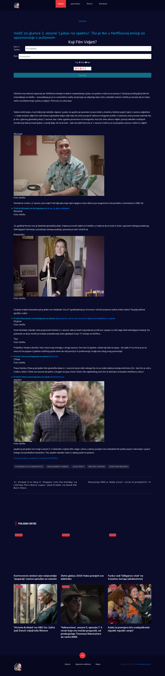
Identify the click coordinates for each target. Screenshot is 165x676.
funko (113, 535)
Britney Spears (97, 466)
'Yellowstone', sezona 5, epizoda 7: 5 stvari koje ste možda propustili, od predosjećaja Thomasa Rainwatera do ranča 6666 (81, 632)
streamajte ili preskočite (29, 466)
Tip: (77, 62)
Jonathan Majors (118, 466)
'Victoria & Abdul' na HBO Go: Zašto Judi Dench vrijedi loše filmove (34, 629)
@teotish (53, 356)
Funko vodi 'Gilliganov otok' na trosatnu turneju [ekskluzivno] (125, 577)
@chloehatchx (57, 377)
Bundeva (103, 4)
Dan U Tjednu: (17, 48)
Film (82, 62)
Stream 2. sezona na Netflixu (36, 458)
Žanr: (16, 56)
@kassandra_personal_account (71, 318)
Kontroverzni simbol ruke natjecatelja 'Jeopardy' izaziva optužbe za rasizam (35, 577)
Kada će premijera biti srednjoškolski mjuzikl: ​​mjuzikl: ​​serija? (129, 629)
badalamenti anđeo (58, 466)
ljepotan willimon (83, 664)
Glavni (61, 4)
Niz (88, 62)
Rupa (98, 664)
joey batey (75, 4)
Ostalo (82, 21)
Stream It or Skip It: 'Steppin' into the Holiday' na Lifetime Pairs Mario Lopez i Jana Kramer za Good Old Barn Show (45, 485)
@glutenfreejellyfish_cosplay (101, 318)
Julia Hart (78, 466)
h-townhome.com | (143, 664)
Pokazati (82, 75)
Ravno (89, 4)
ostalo (65, 587)
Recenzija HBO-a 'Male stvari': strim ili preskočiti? (117, 482)
